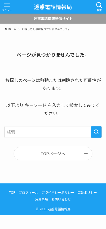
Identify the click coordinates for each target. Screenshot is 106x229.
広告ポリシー (87, 192)
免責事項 (41, 199)
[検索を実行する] (96, 132)
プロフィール (28, 192)
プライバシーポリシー (58, 192)
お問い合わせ (61, 199)
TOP (12, 192)
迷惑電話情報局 (53, 6)
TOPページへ (52, 153)
